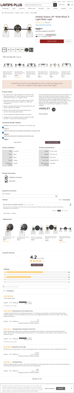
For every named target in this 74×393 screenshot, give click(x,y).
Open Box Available (44, 31)
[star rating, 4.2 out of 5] (39, 22)
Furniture (55, 8)
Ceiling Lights (6, 8)
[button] (4, 50)
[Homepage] (2, 13)
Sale (70, 8)
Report (16, 346)
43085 (49, 36)
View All (18, 57)
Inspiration (63, 8)
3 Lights (27, 12)
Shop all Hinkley (43, 114)
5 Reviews (47, 22)
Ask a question (6, 237)
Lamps (13, 8)
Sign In (64, 1)
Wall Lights (41, 8)
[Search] (55, 5)
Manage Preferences (50, 388)
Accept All (60, 388)
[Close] (71, 388)
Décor (48, 8)
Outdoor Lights (31, 8)
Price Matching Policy (50, 34)
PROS (59, 1)
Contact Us (70, 1)
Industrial (17, 12)
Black (22, 12)
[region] (37, 388)
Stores (54, 1)
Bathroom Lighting (9, 12)
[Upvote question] (70, 248)
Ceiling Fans (21, 8)
